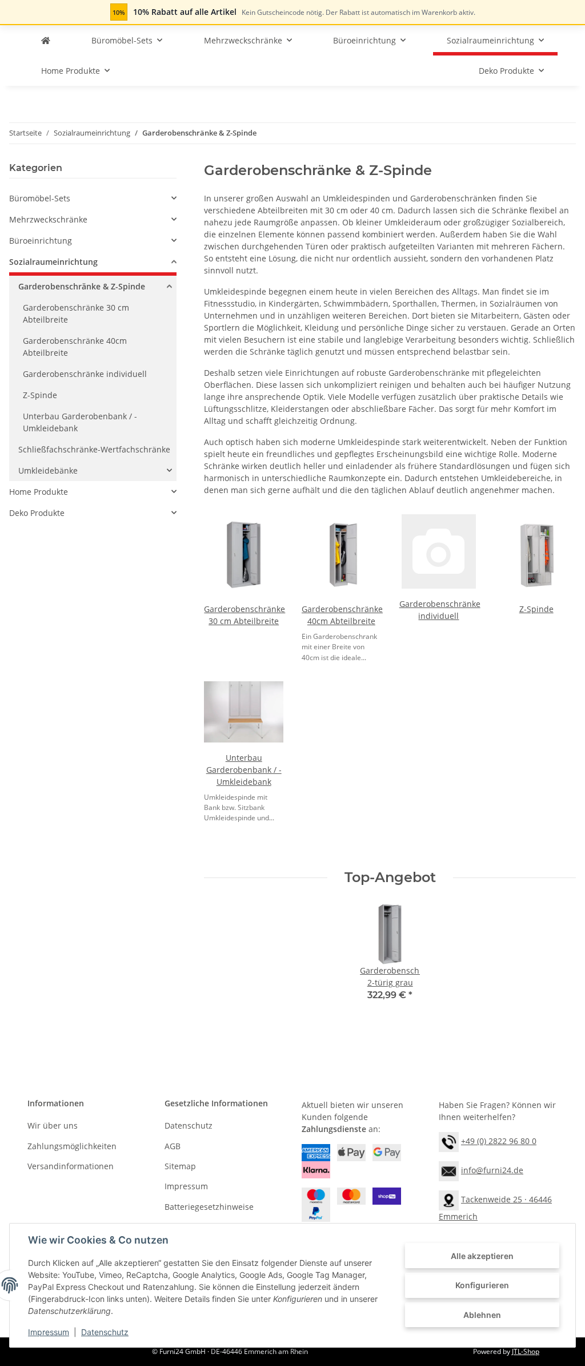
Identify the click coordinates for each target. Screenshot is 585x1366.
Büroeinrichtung (40, 240)
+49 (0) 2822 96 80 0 (498, 1140)
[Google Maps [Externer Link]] (449, 1199)
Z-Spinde (536, 608)
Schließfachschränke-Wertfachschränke (94, 449)
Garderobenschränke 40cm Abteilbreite (75, 346)
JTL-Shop (525, 1351)
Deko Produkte (37, 512)
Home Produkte (38, 491)
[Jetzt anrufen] (449, 1140)
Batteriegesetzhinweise (209, 1206)
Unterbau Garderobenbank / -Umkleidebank (244, 769)
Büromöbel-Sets (39, 198)
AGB (173, 1146)
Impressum (48, 1332)
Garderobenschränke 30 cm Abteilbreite (76, 313)
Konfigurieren (482, 1285)
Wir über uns (52, 1125)
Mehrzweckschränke (48, 219)
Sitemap (180, 1166)
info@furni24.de (492, 1170)
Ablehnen (482, 1315)
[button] (93, 198)
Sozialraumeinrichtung (53, 261)
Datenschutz (105, 1332)
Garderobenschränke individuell (85, 373)
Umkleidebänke (48, 470)
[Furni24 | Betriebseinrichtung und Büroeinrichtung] (45, 40)
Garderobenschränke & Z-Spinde (81, 286)
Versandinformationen (70, 1166)
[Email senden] (449, 1170)
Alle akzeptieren (482, 1256)
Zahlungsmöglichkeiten (72, 1146)
